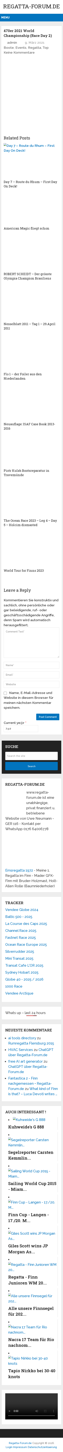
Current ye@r (15, 723)
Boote (9, 47)
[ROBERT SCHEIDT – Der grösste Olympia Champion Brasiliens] (31, 252)
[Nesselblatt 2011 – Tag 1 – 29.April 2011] (31, 302)
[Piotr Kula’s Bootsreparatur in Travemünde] (31, 451)
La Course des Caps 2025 (26, 924)
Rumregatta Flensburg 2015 (31, 1043)
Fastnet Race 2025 (20, 937)
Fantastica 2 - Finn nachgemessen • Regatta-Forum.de (30, 1083)
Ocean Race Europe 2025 (26, 944)
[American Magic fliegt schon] (31, 208)
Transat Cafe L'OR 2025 (24, 965)
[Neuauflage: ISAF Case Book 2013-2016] (31, 402)
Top (46, 47)
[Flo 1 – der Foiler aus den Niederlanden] (31, 352)
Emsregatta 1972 (19, 870)
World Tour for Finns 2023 (24, 570)
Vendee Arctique (19, 993)
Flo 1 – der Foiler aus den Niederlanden (23, 376)
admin (12, 42)
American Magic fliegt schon (26, 228)
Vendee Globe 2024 (21, 910)
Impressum (20, 1447)
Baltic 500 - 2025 (18, 917)
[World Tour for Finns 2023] (31, 549)
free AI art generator (25, 1061)
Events (20, 47)
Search (32, 766)
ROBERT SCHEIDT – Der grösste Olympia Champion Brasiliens (28, 276)
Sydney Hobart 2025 (21, 972)
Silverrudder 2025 (19, 951)
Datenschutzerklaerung (42, 1447)
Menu (5, 17)
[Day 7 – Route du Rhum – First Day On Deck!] (31, 160)
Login (9, 1447)
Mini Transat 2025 (19, 958)
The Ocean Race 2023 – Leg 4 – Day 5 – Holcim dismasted (30, 522)
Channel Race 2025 (20, 931)
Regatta (34, 47)
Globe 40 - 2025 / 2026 (24, 979)
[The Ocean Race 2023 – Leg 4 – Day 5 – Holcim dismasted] (31, 499)
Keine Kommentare (19, 52)
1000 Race (13, 986)
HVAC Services (20, 1050)
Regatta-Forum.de (31, 6)
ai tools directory (22, 1038)
